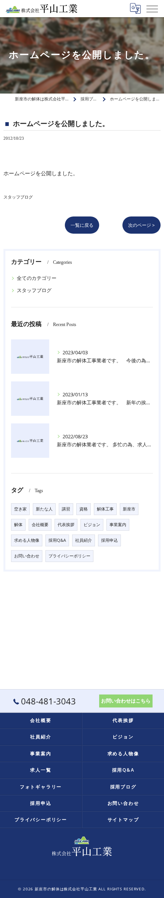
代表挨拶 (66, 524)
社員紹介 (83, 540)
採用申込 (109, 540)
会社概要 (40, 524)
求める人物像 (26, 540)
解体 (18, 524)
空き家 (20, 509)
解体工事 (105, 509)
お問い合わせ (26, 556)
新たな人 (44, 509)
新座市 (129, 509)
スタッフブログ (18, 197)
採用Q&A (57, 540)
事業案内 (117, 524)
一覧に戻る (82, 225)
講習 (66, 509)
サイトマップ (123, 819)
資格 (83, 509)
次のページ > (141, 225)
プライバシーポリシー (69, 556)
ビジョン (92, 524)
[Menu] (152, 8)
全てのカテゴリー (36, 278)
